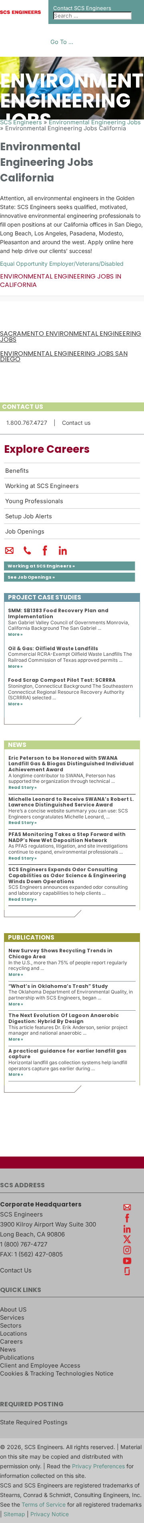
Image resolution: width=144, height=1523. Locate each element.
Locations (13, 1333)
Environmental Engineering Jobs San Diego (64, 356)
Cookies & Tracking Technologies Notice (57, 1373)
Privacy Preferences (98, 1466)
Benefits (17, 470)
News (8, 1349)
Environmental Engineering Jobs (95, 122)
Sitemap (14, 1514)
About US (13, 1309)
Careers (11, 1341)
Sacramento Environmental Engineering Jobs (70, 336)
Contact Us (16, 1270)
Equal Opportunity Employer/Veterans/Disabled (62, 263)
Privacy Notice (49, 1514)
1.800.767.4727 (26, 422)
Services (12, 1317)
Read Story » (22, 787)
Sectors (11, 1325)
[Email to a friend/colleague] (9, 553)
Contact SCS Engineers (82, 8)
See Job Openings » (31, 577)
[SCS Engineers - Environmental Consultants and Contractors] (20, 12)
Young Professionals (34, 501)
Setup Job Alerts (28, 516)
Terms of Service (44, 1504)
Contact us (76, 422)
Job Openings (24, 531)
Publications (17, 1357)
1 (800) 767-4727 (23, 1244)
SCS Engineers (21, 122)
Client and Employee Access (40, 1365)
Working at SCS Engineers (42, 486)
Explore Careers (47, 449)
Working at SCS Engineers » (41, 566)
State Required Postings (34, 1422)
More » (15, 634)
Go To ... (61, 42)
